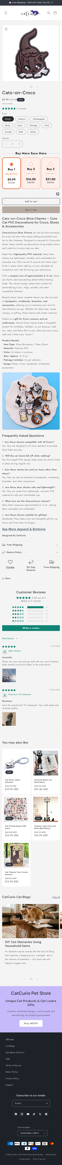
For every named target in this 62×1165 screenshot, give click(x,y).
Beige (8, 118)
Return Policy (12, 1071)
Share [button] (7, 578)
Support (9, 1084)
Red (21, 131)
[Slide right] (37, 87)
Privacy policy (24, 1159)
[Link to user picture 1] (9, 675)
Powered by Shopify (35, 1154)
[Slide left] (24, 87)
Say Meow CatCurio (15, 1052)
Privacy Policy (12, 1078)
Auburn (22, 118)
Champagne (39, 118)
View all (56, 897)
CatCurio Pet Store (20, 1154)
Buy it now (31, 209)
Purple (8, 131)
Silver (33, 131)
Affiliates (10, 1039)
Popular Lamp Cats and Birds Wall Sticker (45, 827)
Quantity (5, 138)
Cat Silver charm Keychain (12, 781)
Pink (47, 125)
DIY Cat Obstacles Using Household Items (23, 944)
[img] (9, 646)
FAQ (8, 1058)
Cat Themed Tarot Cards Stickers (16, 873)
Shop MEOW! (31, 1023)
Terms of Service (13, 1065)
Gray (7, 125)
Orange (33, 125)
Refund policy (51, 1154)
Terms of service (39, 1159)
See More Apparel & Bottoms (24, 529)
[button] (6, 13)
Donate (10, 567)
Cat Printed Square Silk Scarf (15, 827)
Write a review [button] (30, 628)
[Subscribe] (47, 1103)
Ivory (20, 125)
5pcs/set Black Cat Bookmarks (43, 781)
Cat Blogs (10, 1046)
